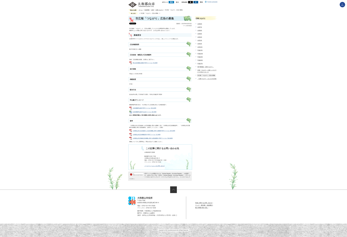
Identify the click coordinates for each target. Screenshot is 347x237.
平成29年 (200, 57)
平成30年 (200, 53)
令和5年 (199, 33)
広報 (152, 10)
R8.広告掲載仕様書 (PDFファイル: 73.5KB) (145, 63)
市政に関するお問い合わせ (204, 203)
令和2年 (199, 43)
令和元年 (200, 47)
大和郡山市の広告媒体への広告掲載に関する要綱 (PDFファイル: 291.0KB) (154, 130)
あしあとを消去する (159, 13)
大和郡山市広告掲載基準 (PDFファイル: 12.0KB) (146, 134)
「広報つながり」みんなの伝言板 (206, 78)
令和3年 (199, 40)
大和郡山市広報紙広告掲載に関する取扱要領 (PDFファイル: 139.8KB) (153, 138)
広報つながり (159, 10)
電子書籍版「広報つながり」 (205, 67)
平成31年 (200, 50)
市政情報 (146, 10)
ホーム (141, 10)
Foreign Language (212, 1)
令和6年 (199, 30)
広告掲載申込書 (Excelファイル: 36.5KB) (144, 112)
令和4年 (199, 37)
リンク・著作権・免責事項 (204, 205)
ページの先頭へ (173, 189)
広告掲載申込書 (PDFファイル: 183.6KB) (144, 108)
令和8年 (199, 24)
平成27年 (200, 63)
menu (342, 4)
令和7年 (199, 27)
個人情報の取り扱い (201, 208)
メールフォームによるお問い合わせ (154, 166)
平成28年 (200, 60)
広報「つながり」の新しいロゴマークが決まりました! (206, 71)
